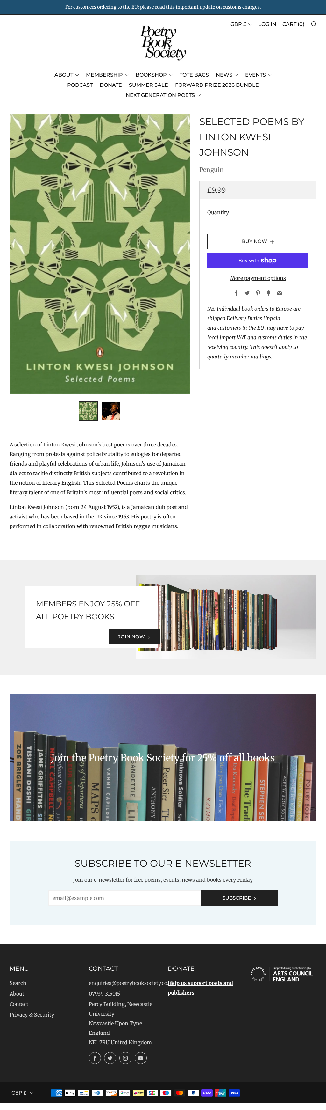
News (224, 75)
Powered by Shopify (227, 1105)
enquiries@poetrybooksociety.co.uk (131, 983)
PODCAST (80, 85)
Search (18, 983)
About (63, 75)
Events (255, 75)
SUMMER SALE (148, 85)
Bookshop (151, 75)
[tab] (88, 411)
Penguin (211, 169)
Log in (267, 24)
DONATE (111, 85)
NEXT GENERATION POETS (160, 95)
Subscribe (237, 898)
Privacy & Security (32, 1014)
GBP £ (238, 24)
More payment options (258, 278)
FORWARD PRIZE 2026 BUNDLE (217, 85)
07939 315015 (104, 993)
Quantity (218, 212)
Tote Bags (194, 75)
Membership (104, 75)
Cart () (293, 24)
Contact (19, 1004)
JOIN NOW (131, 637)
